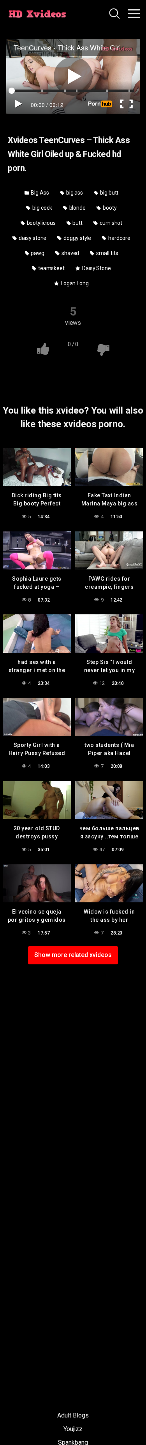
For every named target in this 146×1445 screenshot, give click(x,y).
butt (77, 223)
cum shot (110, 223)
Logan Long (74, 283)
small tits (106, 253)
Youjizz (73, 1429)
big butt (108, 193)
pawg (37, 253)
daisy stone (32, 238)
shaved (69, 253)
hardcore (118, 238)
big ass (74, 193)
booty (109, 208)
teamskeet (51, 268)
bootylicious (41, 223)
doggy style (76, 238)
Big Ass (39, 193)
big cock (41, 208)
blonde (77, 208)
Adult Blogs (72, 1415)
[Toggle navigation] (134, 13)
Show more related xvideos (72, 955)
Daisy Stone (96, 268)
